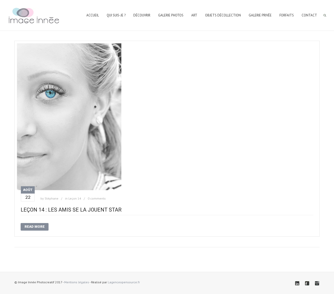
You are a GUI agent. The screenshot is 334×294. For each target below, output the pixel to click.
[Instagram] (317, 283)
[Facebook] (307, 283)
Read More (35, 227)
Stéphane (51, 198)
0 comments (97, 198)
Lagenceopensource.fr (124, 282)
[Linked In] (297, 283)
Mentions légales (76, 282)
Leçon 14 (74, 198)
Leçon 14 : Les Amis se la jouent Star (71, 210)
